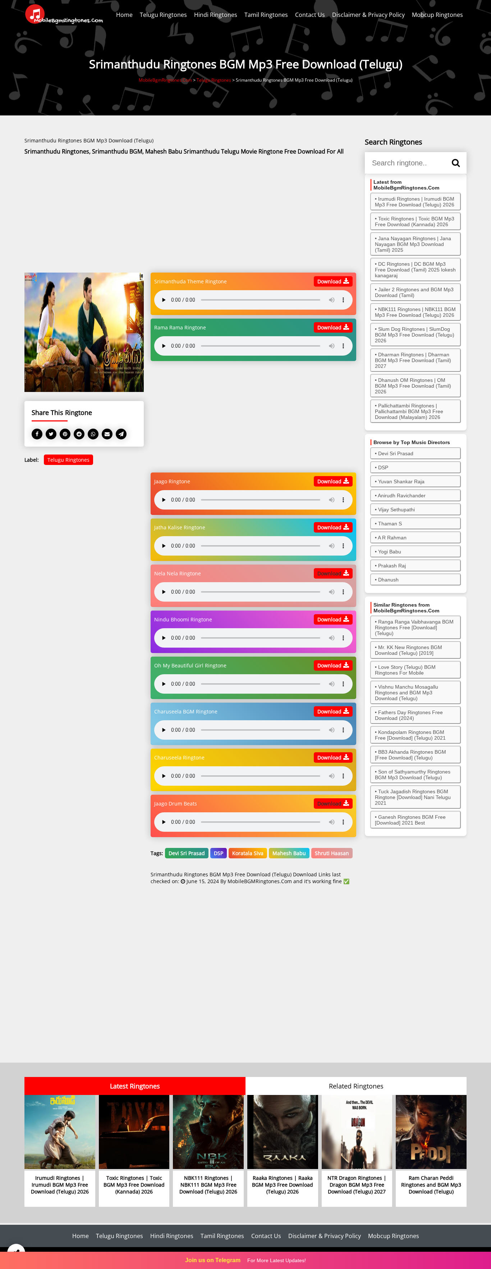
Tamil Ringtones (266, 15)
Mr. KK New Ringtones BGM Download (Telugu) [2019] (408, 650)
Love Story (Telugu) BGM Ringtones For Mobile (405, 670)
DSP (218, 853)
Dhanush (388, 580)
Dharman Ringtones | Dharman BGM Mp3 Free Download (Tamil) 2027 (413, 360)
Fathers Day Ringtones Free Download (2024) (409, 715)
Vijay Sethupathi (396, 509)
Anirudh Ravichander (402, 495)
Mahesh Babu (289, 853)
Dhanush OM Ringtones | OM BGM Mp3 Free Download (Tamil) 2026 (413, 385)
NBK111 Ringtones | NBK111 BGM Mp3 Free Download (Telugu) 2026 (415, 312)
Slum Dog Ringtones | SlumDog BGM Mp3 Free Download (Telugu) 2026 (414, 334)
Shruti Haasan (332, 853)
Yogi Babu (389, 551)
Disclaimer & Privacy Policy (368, 15)
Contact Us (310, 15)
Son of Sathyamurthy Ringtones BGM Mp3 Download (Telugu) (412, 774)
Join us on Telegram (212, 1260)
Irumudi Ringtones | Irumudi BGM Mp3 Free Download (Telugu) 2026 (414, 201)
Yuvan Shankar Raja (401, 481)
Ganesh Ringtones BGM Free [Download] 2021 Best (410, 820)
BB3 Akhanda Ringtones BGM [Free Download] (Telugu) (410, 755)
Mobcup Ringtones (437, 15)
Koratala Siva (247, 853)
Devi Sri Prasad (187, 853)
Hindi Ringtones (215, 15)
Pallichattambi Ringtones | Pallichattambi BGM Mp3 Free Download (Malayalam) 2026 (409, 411)
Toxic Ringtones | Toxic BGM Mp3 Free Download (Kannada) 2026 (414, 221)
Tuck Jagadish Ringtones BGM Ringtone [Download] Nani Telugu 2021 (413, 797)
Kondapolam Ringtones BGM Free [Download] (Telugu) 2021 (410, 735)
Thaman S (390, 523)
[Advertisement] (190, 214)
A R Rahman (392, 537)
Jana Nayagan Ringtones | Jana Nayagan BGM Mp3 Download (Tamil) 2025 (413, 244)
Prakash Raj (392, 566)
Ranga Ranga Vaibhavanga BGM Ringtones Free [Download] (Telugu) (414, 627)
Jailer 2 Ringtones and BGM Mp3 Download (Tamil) (414, 292)
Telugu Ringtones (163, 15)
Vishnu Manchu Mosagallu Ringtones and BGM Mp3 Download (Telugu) (406, 692)
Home (124, 15)
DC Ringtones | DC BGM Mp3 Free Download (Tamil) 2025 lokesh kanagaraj (415, 269)
